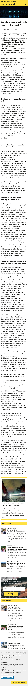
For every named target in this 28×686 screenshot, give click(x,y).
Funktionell (4, 662)
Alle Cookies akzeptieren (19, 682)
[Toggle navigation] (25, 4)
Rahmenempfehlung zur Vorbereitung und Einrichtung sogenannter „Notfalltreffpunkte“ (13, 418)
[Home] (8, 4)
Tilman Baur (6, 29)
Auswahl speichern (7, 677)
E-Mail (5, 588)
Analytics (4, 669)
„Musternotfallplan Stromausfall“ (13, 381)
